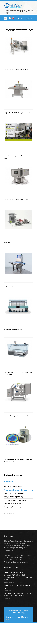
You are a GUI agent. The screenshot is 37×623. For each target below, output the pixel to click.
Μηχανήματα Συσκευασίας (13, 486)
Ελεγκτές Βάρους (10, 286)
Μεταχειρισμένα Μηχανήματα (14, 507)
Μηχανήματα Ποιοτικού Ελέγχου (15, 490)
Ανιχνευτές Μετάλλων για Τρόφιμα (16, 69)
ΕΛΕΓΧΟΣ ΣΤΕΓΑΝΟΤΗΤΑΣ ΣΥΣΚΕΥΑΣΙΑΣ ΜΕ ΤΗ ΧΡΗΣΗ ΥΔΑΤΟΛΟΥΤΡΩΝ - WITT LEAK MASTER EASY (18, 577)
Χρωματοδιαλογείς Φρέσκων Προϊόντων (18, 416)
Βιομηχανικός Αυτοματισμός (13, 497)
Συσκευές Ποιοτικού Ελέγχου (13, 503)
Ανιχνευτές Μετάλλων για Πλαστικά (16, 199)
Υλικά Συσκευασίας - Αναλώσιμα (15, 500)
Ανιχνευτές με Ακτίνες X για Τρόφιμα (17, 113)
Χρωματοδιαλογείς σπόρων (13, 329)
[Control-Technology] (14, 5)
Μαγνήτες (7, 242)
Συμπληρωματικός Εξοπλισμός (14, 493)
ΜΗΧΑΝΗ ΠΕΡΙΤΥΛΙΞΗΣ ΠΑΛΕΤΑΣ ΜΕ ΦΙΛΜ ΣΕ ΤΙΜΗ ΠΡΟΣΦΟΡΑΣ (18, 595)
